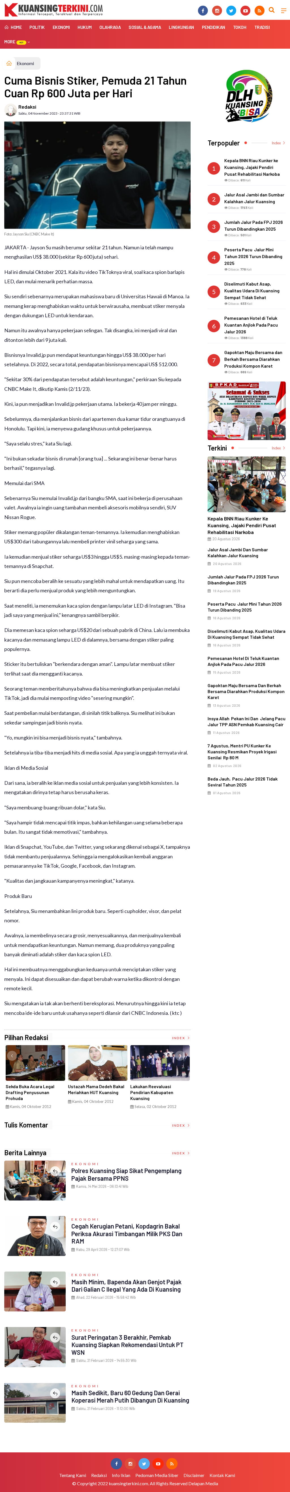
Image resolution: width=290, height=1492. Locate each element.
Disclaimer (194, 1475)
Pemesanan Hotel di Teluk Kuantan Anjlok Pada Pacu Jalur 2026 (243, 661)
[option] (35, 1079)
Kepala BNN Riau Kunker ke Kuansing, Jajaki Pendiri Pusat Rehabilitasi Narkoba (242, 525)
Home (16, 27)
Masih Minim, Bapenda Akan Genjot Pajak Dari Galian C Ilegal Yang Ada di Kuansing (126, 1285)
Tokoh (239, 27)
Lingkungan (181, 27)
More (14, 41)
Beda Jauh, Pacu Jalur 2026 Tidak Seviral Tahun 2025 (243, 781)
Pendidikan (213, 27)
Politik (37, 27)
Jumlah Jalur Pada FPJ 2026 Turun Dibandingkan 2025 (243, 579)
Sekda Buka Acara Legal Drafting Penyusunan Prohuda (30, 1092)
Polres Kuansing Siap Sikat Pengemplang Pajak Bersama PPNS (126, 1174)
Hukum (84, 27)
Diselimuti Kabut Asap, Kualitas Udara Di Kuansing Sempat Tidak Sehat (246, 634)
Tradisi (262, 27)
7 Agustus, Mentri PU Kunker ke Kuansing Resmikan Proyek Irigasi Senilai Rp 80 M (242, 751)
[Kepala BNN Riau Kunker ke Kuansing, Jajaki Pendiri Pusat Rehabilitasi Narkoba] (247, 484)
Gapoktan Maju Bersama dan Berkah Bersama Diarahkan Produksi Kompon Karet (246, 691)
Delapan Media (203, 1483)
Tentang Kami (72, 1475)
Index (179, 1038)
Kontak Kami (222, 1475)
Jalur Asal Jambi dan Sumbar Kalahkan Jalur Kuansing (238, 552)
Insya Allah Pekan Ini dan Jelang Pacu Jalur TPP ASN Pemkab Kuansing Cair (246, 721)
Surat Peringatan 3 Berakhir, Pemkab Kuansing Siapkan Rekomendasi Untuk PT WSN (127, 1345)
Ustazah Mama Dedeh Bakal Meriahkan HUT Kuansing (96, 1089)
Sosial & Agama (145, 27)
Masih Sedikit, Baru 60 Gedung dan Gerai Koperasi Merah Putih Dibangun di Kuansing (130, 1396)
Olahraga (110, 27)
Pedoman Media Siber (156, 1475)
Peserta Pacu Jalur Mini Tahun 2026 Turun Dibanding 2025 (245, 606)
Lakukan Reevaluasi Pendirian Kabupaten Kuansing (151, 1092)
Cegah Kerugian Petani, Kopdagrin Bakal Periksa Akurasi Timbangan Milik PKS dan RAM (126, 1233)
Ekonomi (61, 27)
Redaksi (27, 107)
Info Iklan (121, 1475)
